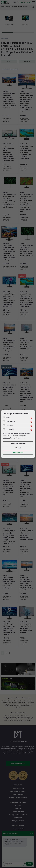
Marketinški (10, 429)
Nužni (8, 418)
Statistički (9, 425)
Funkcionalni (10, 422)
